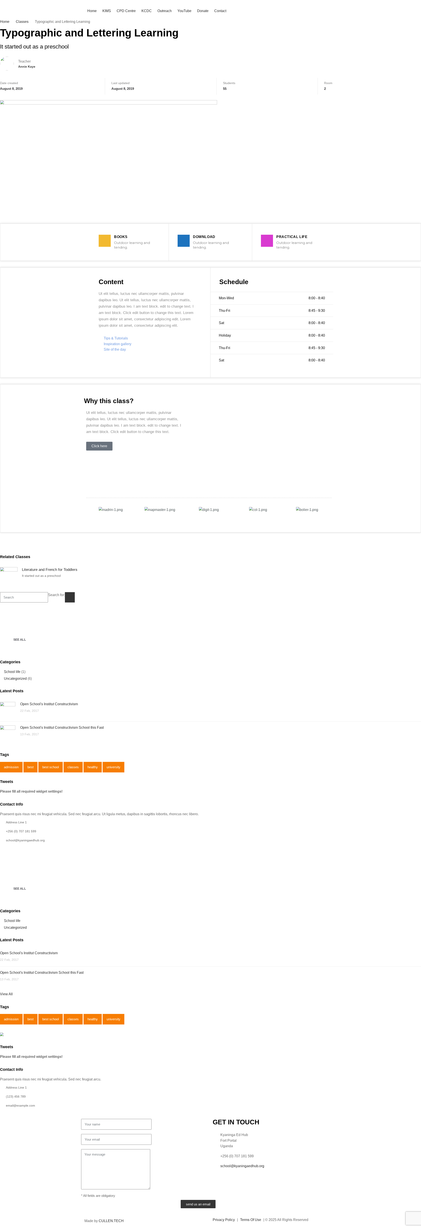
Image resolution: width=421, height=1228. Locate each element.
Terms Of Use (250, 1220)
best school (50, 767)
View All (6, 994)
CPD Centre (126, 11)
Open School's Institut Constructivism (49, 704)
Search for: (56, 595)
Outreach (164, 11)
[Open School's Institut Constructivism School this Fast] (7, 733)
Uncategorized (15, 678)
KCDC (146, 11)
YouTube (184, 11)
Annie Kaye (26, 66)
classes (73, 767)
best (30, 767)
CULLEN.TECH (111, 1221)
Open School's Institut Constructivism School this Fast (62, 727)
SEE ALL (19, 639)
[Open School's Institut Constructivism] (7, 709)
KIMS (106, 11)
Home (92, 11)
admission (11, 767)
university (113, 767)
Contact (220, 11)
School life (12, 672)
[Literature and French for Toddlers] (9, 576)
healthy (92, 767)
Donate (203, 11)
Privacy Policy (224, 1220)
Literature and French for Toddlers (49, 570)
